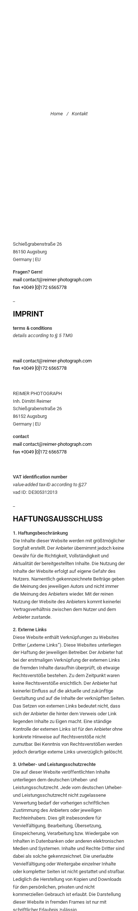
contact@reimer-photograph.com (57, 279)
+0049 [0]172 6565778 (44, 287)
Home (56, 113)
